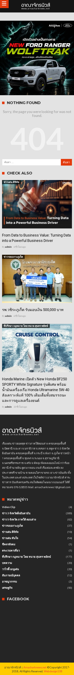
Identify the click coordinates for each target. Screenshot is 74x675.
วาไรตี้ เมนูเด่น (10, 569)
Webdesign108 (53, 671)
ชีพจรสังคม (8, 544)
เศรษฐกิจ (7, 588)
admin (8, 246)
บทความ (7, 563)
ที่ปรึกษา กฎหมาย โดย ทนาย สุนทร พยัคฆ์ (26, 325)
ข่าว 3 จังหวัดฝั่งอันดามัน (16, 513)
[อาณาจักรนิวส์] (36, 6)
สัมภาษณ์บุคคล (11, 575)
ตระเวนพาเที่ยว (11, 550)
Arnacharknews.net (34, 667)
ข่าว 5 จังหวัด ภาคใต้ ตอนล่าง (19, 519)
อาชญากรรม (9, 581)
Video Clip (8, 507)
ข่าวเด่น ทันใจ (10, 538)
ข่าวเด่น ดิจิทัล (11, 182)
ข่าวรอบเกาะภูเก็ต (13, 256)
